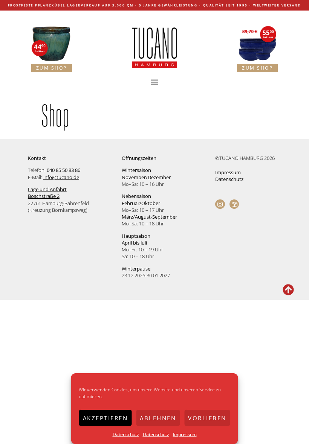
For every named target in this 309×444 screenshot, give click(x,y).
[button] (154, 82)
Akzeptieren (105, 418)
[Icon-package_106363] (234, 204)
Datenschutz (126, 434)
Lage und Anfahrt (47, 189)
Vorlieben (207, 418)
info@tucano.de (61, 177)
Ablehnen (158, 418)
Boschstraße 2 (44, 196)
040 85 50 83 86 (63, 170)
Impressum (185, 434)
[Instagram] (220, 204)
